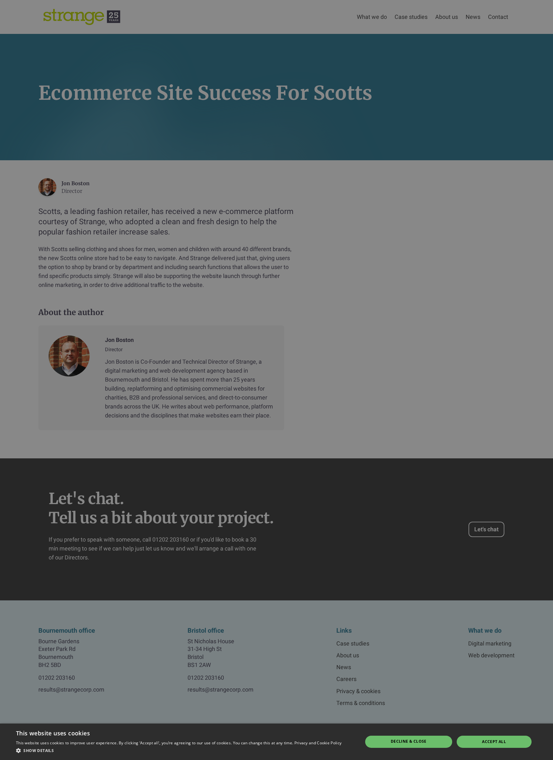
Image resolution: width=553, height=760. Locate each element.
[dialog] (276, 380)
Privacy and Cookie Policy (318, 743)
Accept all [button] (494, 741)
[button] (178, 750)
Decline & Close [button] (409, 741)
